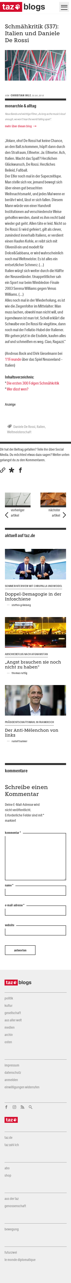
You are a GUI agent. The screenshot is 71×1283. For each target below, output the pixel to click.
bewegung (12, 1229)
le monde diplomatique (20, 1259)
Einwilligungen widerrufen (22, 1087)
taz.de (8, 1137)
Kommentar (13, 833)
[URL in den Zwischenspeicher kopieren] (2, 470)
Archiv (9, 1034)
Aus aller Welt (13, 1020)
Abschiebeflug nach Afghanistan (26, 654)
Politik (9, 998)
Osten (8, 1042)
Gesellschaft (13, 1013)
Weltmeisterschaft (19, 432)
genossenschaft (15, 1206)
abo (7, 1168)
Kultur (8, 1005)
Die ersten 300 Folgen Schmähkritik (33, 383)
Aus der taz (12, 1198)
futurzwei (11, 1252)
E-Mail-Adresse (14, 905)
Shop (8, 1175)
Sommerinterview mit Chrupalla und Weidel (33, 586)
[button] (11, 470)
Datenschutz (13, 1072)
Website (9, 925)
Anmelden (11, 1080)
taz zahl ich (12, 1145)
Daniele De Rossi (24, 426)
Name (9, 885)
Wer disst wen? (17, 389)
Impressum (12, 1065)
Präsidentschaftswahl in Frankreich (29, 722)
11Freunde (13, 359)
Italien (41, 426)
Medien (10, 1027)
